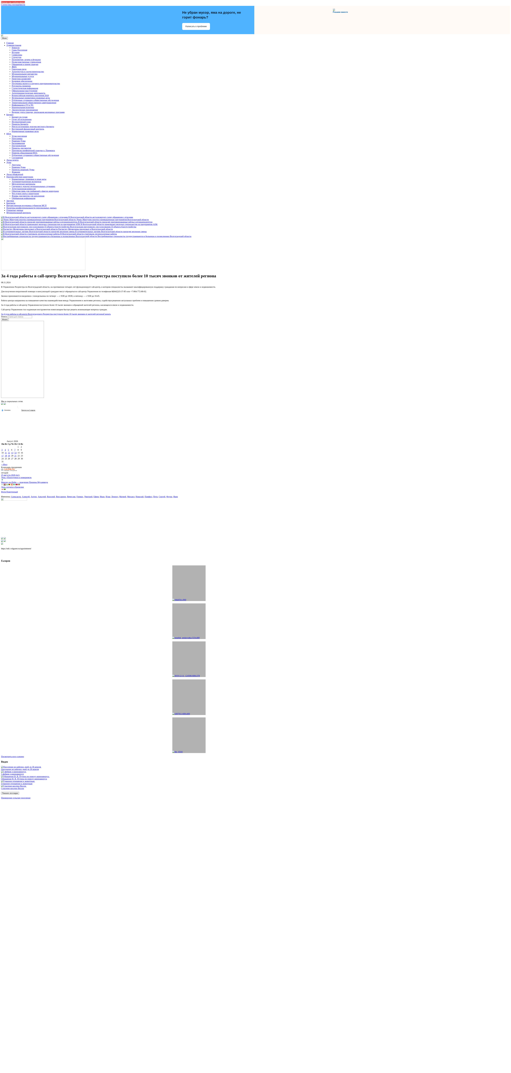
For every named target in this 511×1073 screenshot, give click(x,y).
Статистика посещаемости (13, 4)
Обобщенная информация (23, 198)
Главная (10, 43)
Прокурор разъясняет (21, 79)
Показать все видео (10, 793)
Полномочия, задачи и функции (26, 59)
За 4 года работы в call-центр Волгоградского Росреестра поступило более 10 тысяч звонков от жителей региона (52, 314)
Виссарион (61, 497)
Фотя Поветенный (9, 492)
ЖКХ (14, 67)
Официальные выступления (24, 91)
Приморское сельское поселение (15, 798)
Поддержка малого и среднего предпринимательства (36, 83)
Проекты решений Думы (23, 169)
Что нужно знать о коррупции (25, 193)
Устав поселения (19, 136)
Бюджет (9, 114)
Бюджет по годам (19, 117)
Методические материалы (23, 184)
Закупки (10, 201)
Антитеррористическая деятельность (28, 93)
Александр (16, 497)
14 (15, 453)
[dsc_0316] (189, 735)
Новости (16, 48)
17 (2, 456)
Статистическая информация (25, 88)
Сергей (162, 497)
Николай (140, 497)
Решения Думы (19, 141)
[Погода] (6, 410)
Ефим (96, 497)
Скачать (107, 314)
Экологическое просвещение (25, 110)
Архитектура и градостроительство (28, 71)
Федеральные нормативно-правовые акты (31, 98)
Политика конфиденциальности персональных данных (31, 208)
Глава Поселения (19, 50)
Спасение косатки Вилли (12, 788)
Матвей (122, 497)
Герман (80, 497)
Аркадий (42, 497)
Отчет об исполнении (22, 119)
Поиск (4, 316)
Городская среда (19, 69)
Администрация (13, 45)
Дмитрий (88, 497)
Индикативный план (21, 122)
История (15, 52)
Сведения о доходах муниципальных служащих (33, 186)
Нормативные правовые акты (25, 131)
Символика (17, 55)
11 (6, 453)
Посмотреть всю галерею (12, 756)
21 (15, 456)
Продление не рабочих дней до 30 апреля (20, 769)
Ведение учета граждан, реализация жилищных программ (38, 112)
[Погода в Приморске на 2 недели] (28, 410)
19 (9, 456)
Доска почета (12, 160)
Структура (16, 57)
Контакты (10, 203)
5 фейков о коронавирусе (12, 774)
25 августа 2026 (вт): (10, 475)
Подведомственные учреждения (26, 62)
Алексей (26, 497)
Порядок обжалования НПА (24, 153)
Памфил (148, 497)
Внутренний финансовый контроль (28, 129)
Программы (17, 138)
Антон (34, 497)
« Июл (4, 464)
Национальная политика (23, 107)
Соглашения (17, 158)
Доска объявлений (14, 174)
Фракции (16, 172)
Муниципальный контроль (18, 213)
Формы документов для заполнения (28, 196)
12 (9, 453)
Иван (102, 497)
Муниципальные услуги (23, 76)
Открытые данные (14, 210)
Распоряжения (18, 143)
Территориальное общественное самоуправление (34, 103)
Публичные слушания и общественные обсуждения (35, 100)
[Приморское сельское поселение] (2, 35)
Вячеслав (71, 497)
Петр (155, 497)
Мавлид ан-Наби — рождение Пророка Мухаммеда (24, 482)
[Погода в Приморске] (18, 408)
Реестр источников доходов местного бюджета (33, 126)
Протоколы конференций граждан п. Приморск (33, 150)
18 (6, 456)
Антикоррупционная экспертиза (26, 181)
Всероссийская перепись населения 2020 (30, 95)
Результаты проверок (21, 86)
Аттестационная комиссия (24, 189)
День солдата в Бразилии (12, 487)
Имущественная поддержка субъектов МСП (26, 205)
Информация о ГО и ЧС (23, 105)
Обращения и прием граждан (25, 64)
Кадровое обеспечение (22, 81)
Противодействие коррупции (19, 177)
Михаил (131, 497)
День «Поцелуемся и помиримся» (16, 477)
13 (12, 453)
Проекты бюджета (20, 124)
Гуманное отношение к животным (16, 784)
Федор (169, 497)
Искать (5, 320)
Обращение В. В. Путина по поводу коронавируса (24, 779)
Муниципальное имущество (24, 74)
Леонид (114, 497)
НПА (8, 134)
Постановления (19, 146)
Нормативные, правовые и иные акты (29, 179)
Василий (51, 497)
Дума (8, 162)
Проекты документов (21, 148)
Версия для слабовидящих (13, 2)
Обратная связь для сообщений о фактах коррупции (35, 191)
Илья (108, 497)
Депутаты (16, 165)
